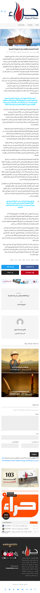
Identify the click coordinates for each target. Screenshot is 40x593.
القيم (19, 260)
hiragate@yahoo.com (12, 568)
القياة (23, 260)
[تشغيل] (16, 558)
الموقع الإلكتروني (15, 442)
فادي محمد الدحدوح (34, 52)
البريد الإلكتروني (35, 442)
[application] (10, 555)
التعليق (37, 414)
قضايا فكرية (19, 52)
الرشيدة (27, 260)
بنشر (16, 260)
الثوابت (32, 260)
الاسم (37, 433)
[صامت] (5, 558)
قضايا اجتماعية (25, 52)
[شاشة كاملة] (3, 558)
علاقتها (11, 260)
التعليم (36, 260)
